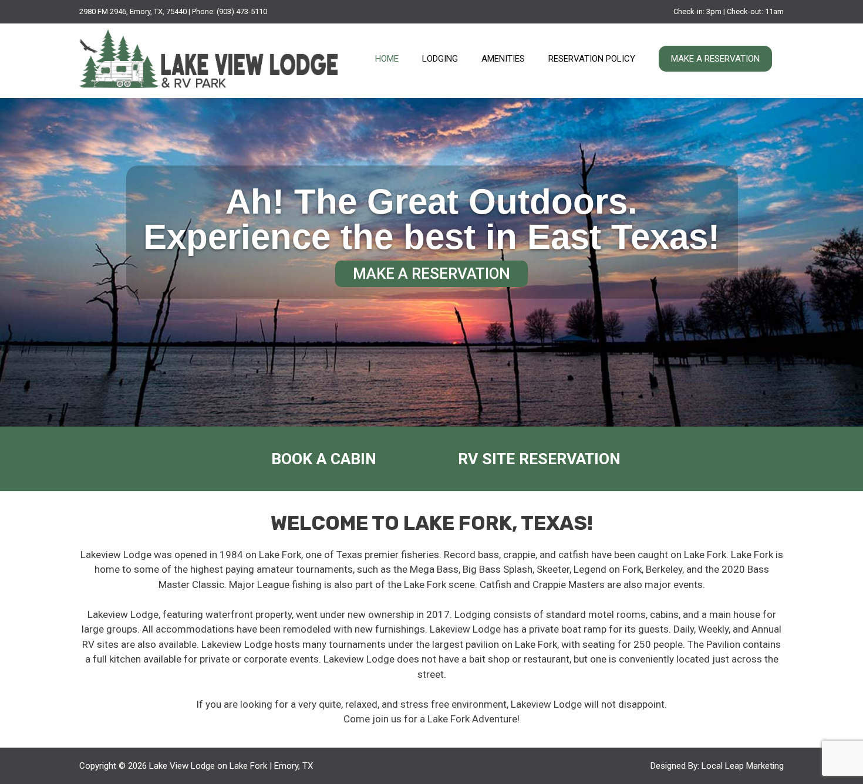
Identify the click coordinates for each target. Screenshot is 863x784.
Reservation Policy (591, 58)
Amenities (503, 58)
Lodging (440, 58)
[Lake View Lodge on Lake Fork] (208, 60)
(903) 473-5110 (242, 11)
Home (387, 58)
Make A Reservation (715, 58)
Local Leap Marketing (743, 766)
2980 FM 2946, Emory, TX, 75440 (133, 11)
